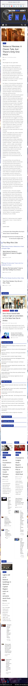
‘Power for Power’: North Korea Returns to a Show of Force (9, 503)
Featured (11, 310)
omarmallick (14, 57)
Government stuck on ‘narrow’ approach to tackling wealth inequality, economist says (8, 665)
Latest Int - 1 (5, 452)
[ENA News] (3, 24)
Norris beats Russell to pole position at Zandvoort (12, 399)
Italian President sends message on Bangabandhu (8, 532)
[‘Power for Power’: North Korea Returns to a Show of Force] (4, 505)
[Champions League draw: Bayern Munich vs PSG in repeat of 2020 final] (19, 448)
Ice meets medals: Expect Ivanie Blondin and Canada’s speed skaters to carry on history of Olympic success (22, 521)
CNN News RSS (7, 417)
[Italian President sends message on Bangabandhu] (2, 534)
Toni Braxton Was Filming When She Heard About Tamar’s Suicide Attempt (13, 232)
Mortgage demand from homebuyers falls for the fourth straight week (12, 237)
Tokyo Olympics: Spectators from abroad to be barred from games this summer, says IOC (19, 502)
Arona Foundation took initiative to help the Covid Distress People (7, 468)
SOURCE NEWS (6, 226)
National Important (6, 455)
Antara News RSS (7, 342)
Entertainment (6, 310)
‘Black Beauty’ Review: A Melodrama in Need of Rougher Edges (12, 253)
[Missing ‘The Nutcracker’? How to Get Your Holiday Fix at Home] (13, 263)
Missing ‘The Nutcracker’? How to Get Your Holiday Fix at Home (13, 269)
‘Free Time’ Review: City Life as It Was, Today (12, 282)
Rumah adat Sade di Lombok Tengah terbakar (11, 356)
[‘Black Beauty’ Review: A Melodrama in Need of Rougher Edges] (13, 246)
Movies (4, 43)
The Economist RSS (8, 425)
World (4, 457)
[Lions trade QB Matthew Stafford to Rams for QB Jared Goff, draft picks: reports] (16, 547)
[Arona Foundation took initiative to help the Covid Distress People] (6, 448)
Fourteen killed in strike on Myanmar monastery (11, 412)
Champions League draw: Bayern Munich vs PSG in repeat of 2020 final (19, 466)
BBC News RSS (7, 381)
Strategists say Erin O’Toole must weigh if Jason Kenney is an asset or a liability (9, 631)
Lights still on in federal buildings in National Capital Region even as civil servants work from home (7, 588)
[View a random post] (25, 24)
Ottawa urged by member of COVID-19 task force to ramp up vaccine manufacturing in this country (8, 648)
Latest (16, 310)
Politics (4, 572)
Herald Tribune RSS (8, 421)
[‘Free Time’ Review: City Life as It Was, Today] (12, 278)
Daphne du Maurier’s (15, 111)
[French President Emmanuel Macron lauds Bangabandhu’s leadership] (2, 521)
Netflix (4, 221)
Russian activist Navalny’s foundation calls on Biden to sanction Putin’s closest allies (17, 334)
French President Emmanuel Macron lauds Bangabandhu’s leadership (7, 520)
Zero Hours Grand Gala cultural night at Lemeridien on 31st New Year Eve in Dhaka (13, 317)
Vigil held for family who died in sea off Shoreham (12, 401)
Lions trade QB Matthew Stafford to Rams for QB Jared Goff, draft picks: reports (22, 546)
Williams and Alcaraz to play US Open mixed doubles (13, 403)
